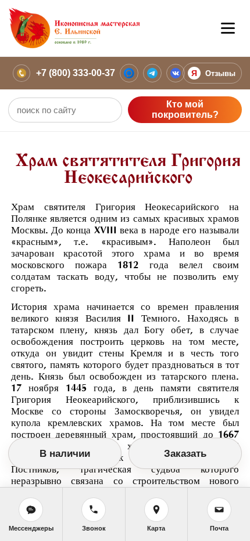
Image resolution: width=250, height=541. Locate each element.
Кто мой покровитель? (185, 109)
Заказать (185, 453)
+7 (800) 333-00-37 (75, 73)
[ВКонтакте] (175, 73)
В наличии (65, 453)
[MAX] (129, 73)
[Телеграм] (152, 73)
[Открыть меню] (228, 28)
